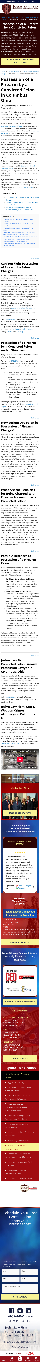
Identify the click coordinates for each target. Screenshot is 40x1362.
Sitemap (25, 1347)
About (12, 1360)
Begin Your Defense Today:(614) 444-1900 (20, 61)
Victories (28, 1360)
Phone (23, 1271)
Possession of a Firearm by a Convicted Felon (18, 1147)
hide (11, 217)
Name (5, 1271)
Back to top (35, 259)
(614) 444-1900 (9, 319)
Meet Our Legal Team (20, 813)
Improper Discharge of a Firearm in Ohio (16, 1125)
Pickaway (20, 332)
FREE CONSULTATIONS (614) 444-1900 (20, 1)
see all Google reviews (25, 887)
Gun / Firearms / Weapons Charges (16, 1075)
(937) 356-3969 (10, 1038)
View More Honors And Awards (20, 1002)
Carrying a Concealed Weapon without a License (19, 1089)
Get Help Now (20, 1297)
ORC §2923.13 (16, 361)
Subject (23, 1278)
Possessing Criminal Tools (18, 1140)
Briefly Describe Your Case (11, 1286)
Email (4, 1278)
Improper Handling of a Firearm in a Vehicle (19, 1134)
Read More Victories (20, 942)
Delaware (16, 329)
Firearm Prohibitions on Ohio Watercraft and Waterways (18, 1097)
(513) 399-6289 (10, 1050)
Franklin (24, 329)
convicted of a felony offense (11, 126)
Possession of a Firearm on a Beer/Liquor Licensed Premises (18, 1155)
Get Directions (20, 1058)
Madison (31, 329)
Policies (15, 1347)
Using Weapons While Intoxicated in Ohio (15, 1172)
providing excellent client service (23, 308)
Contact (36, 1360)
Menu (4, 1360)
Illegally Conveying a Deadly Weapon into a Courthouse (17, 1117)
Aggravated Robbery (16, 1082)
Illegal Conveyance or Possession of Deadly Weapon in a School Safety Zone (19, 1107)
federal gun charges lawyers (11, 743)
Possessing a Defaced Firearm (20, 1178)
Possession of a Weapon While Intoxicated (19, 1164)
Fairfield (10, 332)
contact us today (27, 187)
